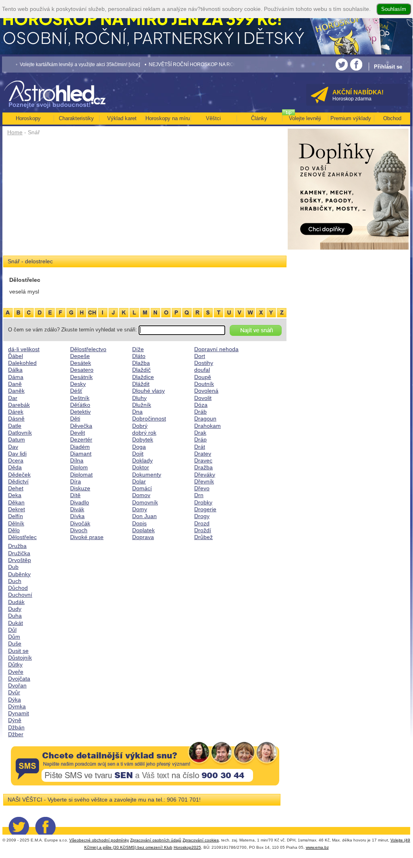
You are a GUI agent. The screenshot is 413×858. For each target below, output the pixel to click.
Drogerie (205, 509)
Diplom (79, 467)
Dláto (138, 356)
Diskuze (80, 488)
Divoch (78, 530)
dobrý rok (144, 432)
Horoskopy (28, 118)
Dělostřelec (22, 537)
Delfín (15, 516)
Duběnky (19, 574)
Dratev (202, 453)
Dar (12, 398)
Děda (15, 467)
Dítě (75, 495)
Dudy (14, 609)
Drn (198, 495)
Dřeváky (204, 474)
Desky (78, 384)
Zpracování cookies (201, 840)
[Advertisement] (144, 198)
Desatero (81, 370)
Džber (15, 734)
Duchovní (20, 594)
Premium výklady (350, 118)
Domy (139, 509)
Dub (13, 567)
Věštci (213, 118)
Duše (14, 643)
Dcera (15, 460)
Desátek (80, 363)
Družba (17, 546)
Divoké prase (87, 537)
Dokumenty (146, 474)
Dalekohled (22, 363)
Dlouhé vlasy (148, 390)
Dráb (200, 411)
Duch (14, 581)
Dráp (200, 439)
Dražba (203, 467)
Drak (200, 432)
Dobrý (139, 426)
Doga (139, 447)
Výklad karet (122, 118)
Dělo (14, 530)
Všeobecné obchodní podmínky (99, 840)
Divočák (80, 523)
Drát (199, 447)
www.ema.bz (317, 847)
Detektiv (80, 411)
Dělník (16, 523)
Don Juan (144, 516)
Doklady (142, 460)
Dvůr (14, 692)
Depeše (80, 356)
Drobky (203, 502)
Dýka (14, 699)
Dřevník (204, 481)
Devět (77, 432)
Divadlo (79, 502)
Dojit (137, 453)
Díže (138, 349)
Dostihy (203, 363)
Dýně (14, 720)
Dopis (139, 523)
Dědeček (19, 474)
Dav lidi (17, 453)
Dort (199, 356)
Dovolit (203, 398)
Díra (75, 481)
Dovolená (206, 390)
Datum (16, 439)
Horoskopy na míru (167, 118)
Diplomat (81, 474)
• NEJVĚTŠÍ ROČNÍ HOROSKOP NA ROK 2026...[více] (192, 64)
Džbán (16, 727)
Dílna (76, 460)
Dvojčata (19, 678)
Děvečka (81, 426)
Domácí (142, 488)
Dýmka (17, 706)
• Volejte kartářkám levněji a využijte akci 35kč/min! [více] (66, 64)
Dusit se (18, 651)
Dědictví (18, 481)
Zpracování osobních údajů (155, 840)
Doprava (143, 537)
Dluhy (139, 398)
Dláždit (140, 384)
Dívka (77, 516)
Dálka (15, 370)
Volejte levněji (305, 118)
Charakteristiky (76, 118)
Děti (75, 418)
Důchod (18, 588)
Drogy (202, 516)
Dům (14, 636)
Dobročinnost (149, 418)
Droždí (202, 530)
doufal (202, 370)
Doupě (202, 377)
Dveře (15, 671)
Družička (19, 553)
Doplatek (143, 530)
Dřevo (202, 488)
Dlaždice (143, 377)
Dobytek (142, 439)
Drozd (202, 523)
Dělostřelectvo (88, 349)
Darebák (19, 405)
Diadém (80, 447)
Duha (15, 615)
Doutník (204, 384)
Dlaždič (141, 370)
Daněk (16, 390)
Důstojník (20, 657)
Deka (14, 495)
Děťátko (80, 405)
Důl (12, 630)
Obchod (392, 118)
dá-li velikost (23, 349)
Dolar (139, 481)
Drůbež (203, 537)
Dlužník (141, 405)
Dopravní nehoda (216, 349)
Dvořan (17, 685)
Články (259, 118)
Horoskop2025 (187, 847)
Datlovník (20, 432)
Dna (137, 411)
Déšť (76, 390)
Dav (13, 447)
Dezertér (81, 439)
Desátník (81, 377)
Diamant (80, 453)
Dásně (16, 418)
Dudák (16, 602)
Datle (14, 426)
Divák (77, 509)
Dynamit (18, 713)
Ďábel (15, 356)
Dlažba (141, 363)
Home (15, 132)
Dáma (15, 377)
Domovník (145, 502)
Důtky (15, 664)
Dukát (15, 623)
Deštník (79, 398)
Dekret (16, 509)
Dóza (201, 405)
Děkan (16, 502)
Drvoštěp (19, 560)
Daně (15, 384)
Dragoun (205, 418)
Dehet (15, 488)
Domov (141, 495)
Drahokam (207, 426)
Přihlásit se (388, 67)
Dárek (15, 411)
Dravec (203, 460)
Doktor (140, 467)
